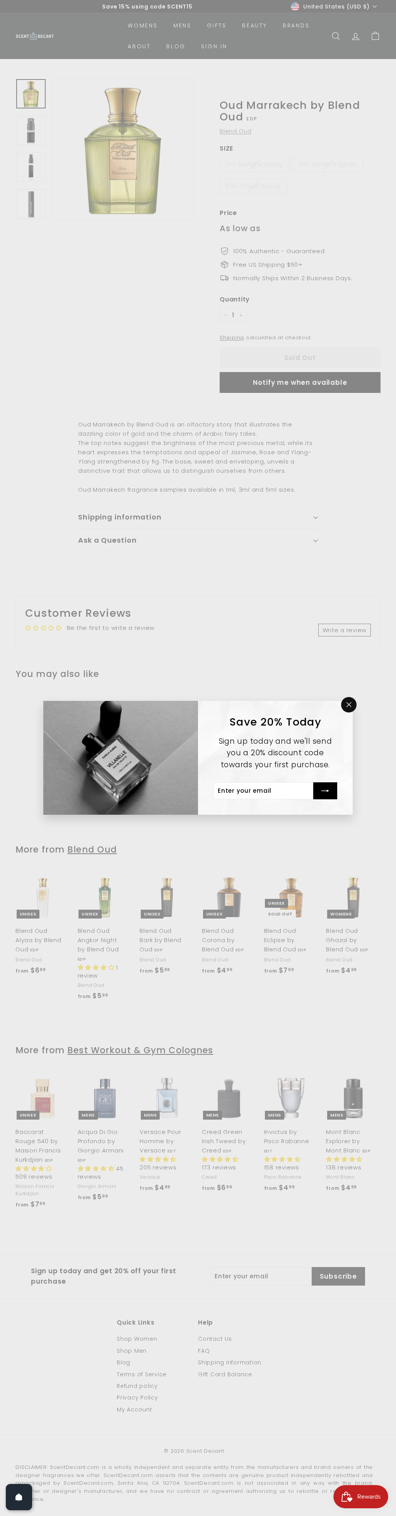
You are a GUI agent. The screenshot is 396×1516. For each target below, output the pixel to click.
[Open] (19, 1497)
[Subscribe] (325, 791)
